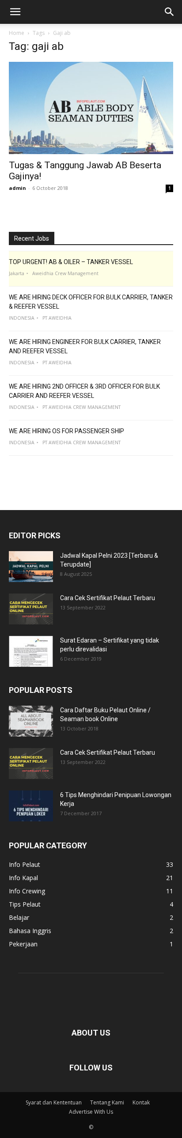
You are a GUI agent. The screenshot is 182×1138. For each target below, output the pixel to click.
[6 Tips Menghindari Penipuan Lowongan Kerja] (31, 805)
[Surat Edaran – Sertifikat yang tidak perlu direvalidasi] (31, 651)
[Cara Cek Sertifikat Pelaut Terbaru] (31, 609)
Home (16, 33)
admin (17, 188)
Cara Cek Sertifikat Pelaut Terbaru (107, 597)
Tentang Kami (107, 1102)
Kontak (141, 1102)
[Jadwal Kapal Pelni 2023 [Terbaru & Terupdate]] (31, 566)
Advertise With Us (91, 1111)
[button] (15, 12)
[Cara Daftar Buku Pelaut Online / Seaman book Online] (31, 721)
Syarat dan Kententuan (54, 1102)
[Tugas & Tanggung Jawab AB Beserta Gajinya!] (91, 108)
